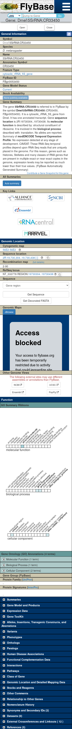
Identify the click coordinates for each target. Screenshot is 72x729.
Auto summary (12, 183)
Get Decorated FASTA (36, 300)
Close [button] (49, 27)
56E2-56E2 (9, 250)
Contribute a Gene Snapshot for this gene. (48, 173)
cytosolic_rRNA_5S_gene (17, 74)
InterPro (33, 587)
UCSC (52, 384)
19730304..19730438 (40, 274)
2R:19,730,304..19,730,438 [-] (20, 257)
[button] (69, 34)
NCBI (17, 384)
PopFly (52, 392)
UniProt (27, 579)
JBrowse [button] (9, 311)
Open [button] (22, 27)
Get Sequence (36, 294)
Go (60, 16)
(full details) (38, 262)
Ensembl (17, 392)
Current (7, 89)
